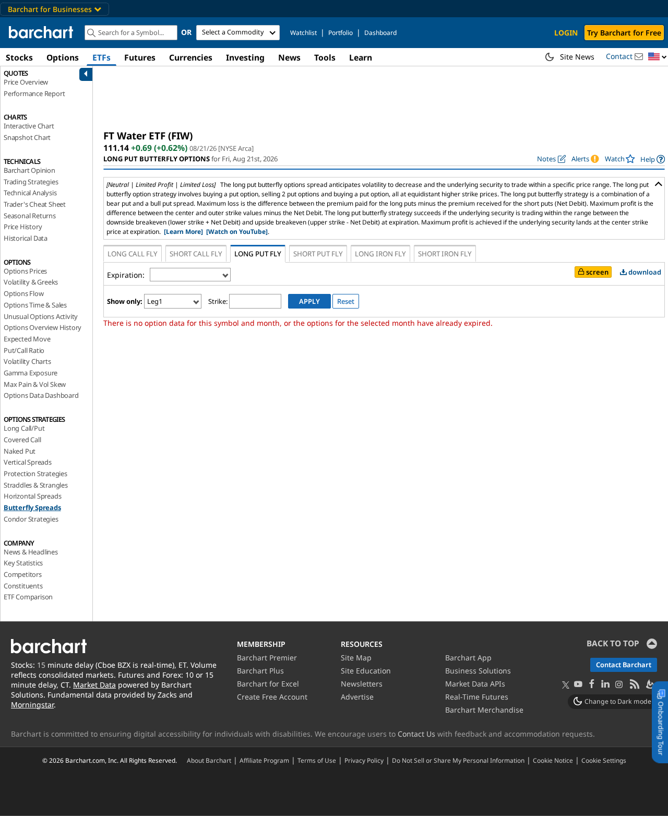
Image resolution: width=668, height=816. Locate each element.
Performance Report (34, 93)
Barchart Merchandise (484, 710)
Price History (23, 226)
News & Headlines (31, 552)
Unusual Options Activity (41, 316)
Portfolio (340, 32)
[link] (652, 159)
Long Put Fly (257, 253)
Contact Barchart (623, 664)
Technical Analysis (30, 192)
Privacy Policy (364, 760)
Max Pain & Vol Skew (35, 384)
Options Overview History (42, 327)
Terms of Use (316, 760)
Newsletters (362, 684)
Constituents (23, 585)
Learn (360, 57)
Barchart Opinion (29, 170)
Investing (245, 57)
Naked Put (19, 451)
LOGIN (566, 33)
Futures (140, 57)
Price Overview (26, 82)
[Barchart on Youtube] (578, 684)
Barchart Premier (267, 658)
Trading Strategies (31, 181)
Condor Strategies (31, 519)
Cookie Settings (603, 760)
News (289, 57)
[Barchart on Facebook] (592, 684)
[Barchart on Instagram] (619, 684)
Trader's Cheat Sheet (35, 204)
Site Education (366, 671)
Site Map (356, 658)
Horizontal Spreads (32, 496)
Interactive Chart (29, 126)
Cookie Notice (553, 760)
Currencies (190, 57)
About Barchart (209, 760)
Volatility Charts (27, 361)
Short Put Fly (318, 253)
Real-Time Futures (476, 697)
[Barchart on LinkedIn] (605, 684)
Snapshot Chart (27, 137)
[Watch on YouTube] (237, 231)
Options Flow (24, 293)
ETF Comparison (28, 596)
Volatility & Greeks (31, 282)
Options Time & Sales (35, 305)
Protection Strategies (35, 473)
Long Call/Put (24, 428)
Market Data (94, 685)
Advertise (357, 697)
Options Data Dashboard (41, 395)
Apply (309, 301)
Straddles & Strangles (36, 485)
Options (62, 57)
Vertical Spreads (28, 462)
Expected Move (27, 339)
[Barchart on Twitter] (565, 685)
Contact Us (416, 734)
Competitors (23, 574)
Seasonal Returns (30, 215)
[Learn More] (183, 231)
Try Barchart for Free (624, 33)
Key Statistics (23, 562)
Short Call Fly (196, 253)
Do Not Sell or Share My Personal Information (458, 760)
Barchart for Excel (268, 684)
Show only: (124, 301)
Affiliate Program (264, 760)
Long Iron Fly (380, 253)
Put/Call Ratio (24, 350)
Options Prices (25, 271)
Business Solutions (478, 671)
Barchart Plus (260, 671)
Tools (325, 57)
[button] (657, 57)
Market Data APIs (475, 684)
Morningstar (32, 704)
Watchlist (303, 32)
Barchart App (468, 658)
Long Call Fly (133, 253)
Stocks (19, 57)
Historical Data (25, 238)
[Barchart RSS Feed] (634, 684)
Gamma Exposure (30, 372)
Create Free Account (272, 697)
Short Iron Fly (445, 253)
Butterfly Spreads (32, 507)
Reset (345, 301)
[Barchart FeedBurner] (650, 684)
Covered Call (22, 439)
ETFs (101, 57)
